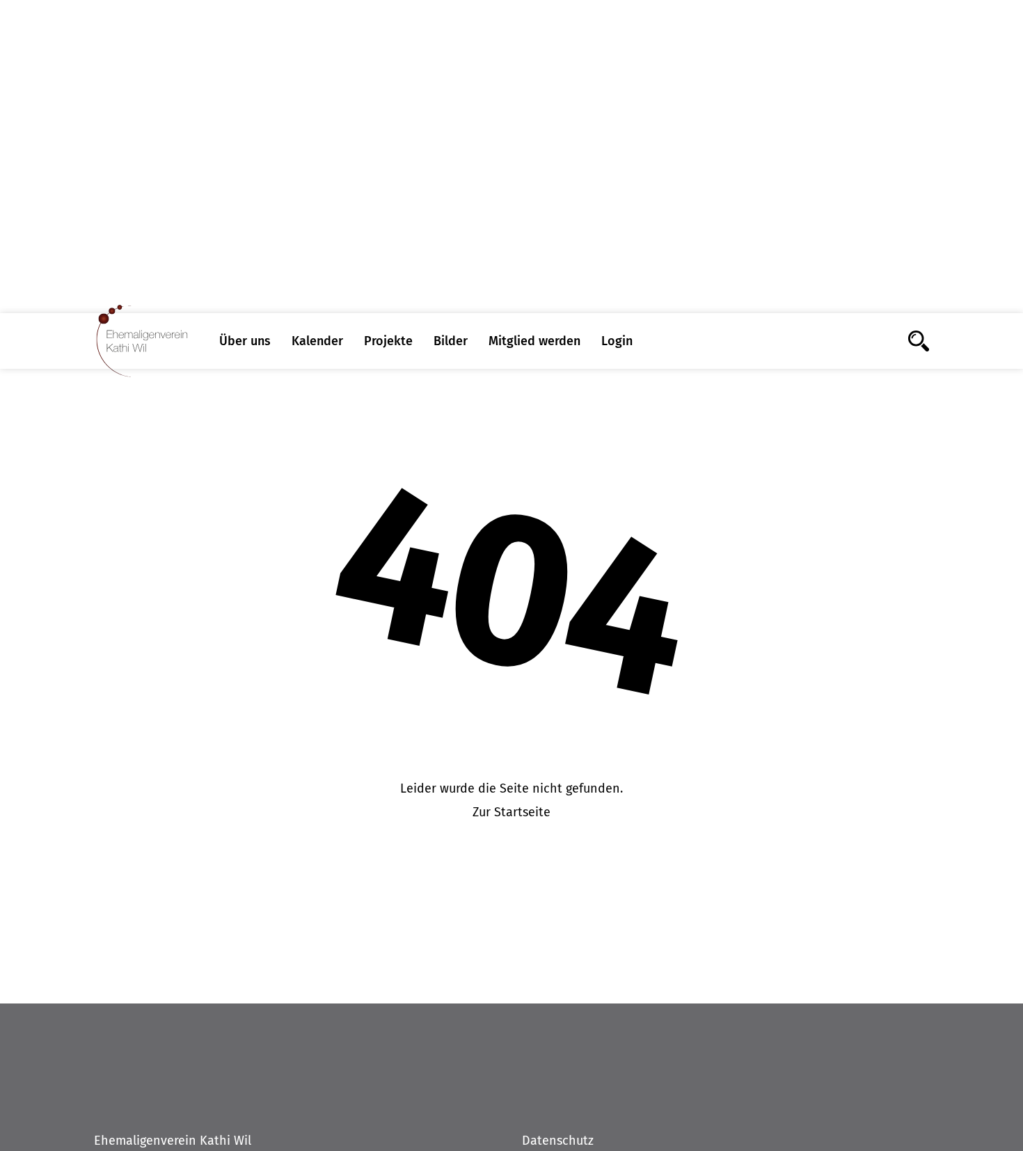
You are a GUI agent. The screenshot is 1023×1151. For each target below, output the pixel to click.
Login (617, 341)
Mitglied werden (534, 341)
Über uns (245, 341)
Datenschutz (558, 1140)
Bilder (451, 341)
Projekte (388, 341)
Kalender (317, 341)
